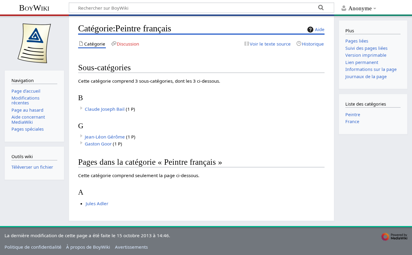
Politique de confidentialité (33, 247)
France (352, 121)
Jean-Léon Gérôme (105, 137)
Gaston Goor (98, 144)
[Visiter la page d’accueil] (34, 42)
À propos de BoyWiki (88, 247)
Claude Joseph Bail (105, 109)
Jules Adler (97, 203)
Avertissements (131, 247)
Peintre (352, 114)
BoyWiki (34, 7)
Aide (320, 29)
